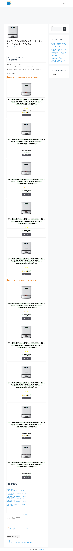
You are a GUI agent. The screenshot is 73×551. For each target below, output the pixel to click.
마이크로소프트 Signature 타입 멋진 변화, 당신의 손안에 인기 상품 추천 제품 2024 (20, 542)
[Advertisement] (36, 14)
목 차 (8, 72)
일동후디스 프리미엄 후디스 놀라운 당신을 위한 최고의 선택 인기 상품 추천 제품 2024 (20, 543)
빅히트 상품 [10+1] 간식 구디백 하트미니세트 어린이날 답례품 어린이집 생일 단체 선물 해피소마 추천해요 (58, 49)
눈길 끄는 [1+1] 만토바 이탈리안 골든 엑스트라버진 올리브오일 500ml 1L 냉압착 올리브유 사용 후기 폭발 (58, 45)
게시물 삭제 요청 (26, 514)
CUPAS (9, 540)
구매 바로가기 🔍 (26, 115)
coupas (64, 3)
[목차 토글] (18, 537)
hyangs (13, 4)
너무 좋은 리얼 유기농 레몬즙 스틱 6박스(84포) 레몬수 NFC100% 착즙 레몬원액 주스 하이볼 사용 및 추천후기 (58, 54)
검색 (52, 26)
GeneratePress (41, 549)
